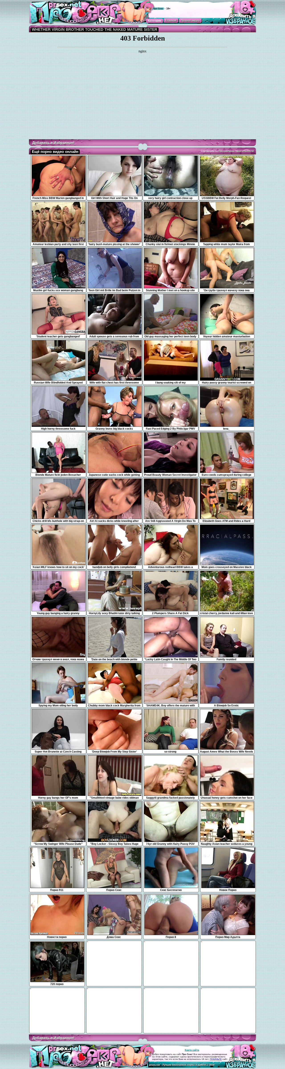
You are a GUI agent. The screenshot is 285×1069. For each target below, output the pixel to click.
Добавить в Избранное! (53, 143)
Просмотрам (226, 151)
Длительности (245, 151)
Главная (170, 20)
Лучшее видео (190, 20)
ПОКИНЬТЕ (216, 1059)
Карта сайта (192, 1050)
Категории (154, 20)
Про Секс (158, 8)
